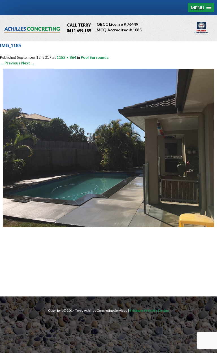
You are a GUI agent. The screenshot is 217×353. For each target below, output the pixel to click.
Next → (27, 63)
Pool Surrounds (94, 57)
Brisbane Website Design (149, 310)
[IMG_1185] (108, 226)
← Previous (10, 63)
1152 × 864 (66, 57)
